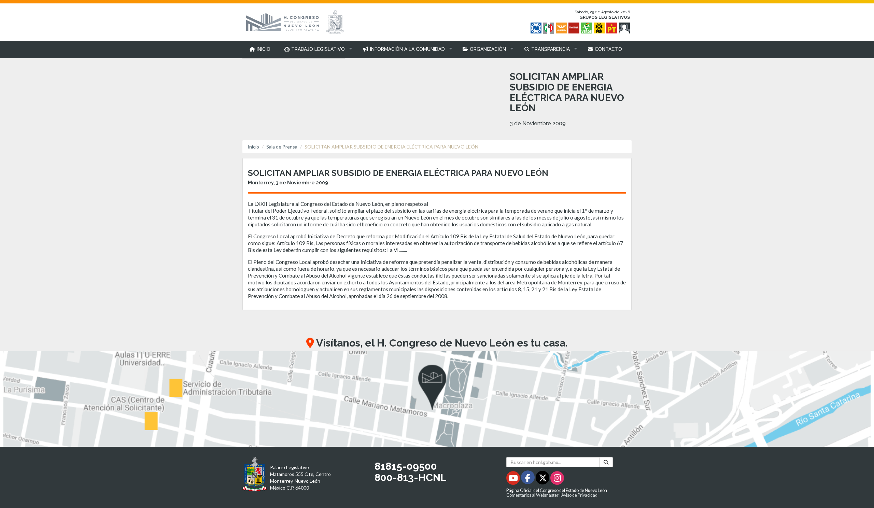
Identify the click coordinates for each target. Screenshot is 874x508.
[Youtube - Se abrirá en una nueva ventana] (513, 479)
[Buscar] (606, 462)
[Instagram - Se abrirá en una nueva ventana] (557, 479)
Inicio (253, 147)
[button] (316, 49)
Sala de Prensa (281, 147)
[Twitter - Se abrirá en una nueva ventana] (543, 479)
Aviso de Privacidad (579, 495)
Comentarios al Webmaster (532, 495)
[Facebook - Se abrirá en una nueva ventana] (528, 479)
